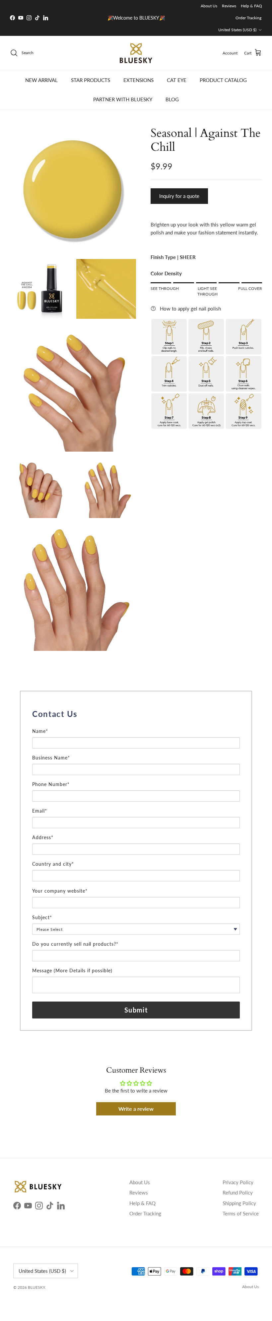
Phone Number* (51, 784)
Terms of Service (241, 1213)
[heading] (136, 714)
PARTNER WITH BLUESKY (122, 99)
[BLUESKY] (136, 53)
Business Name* (51, 757)
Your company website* (60, 891)
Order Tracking (248, 17)
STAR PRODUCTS (90, 80)
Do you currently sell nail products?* (75, 944)
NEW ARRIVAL (41, 80)
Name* (40, 731)
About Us (209, 5)
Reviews (229, 5)
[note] (136, 724)
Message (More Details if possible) (72, 970)
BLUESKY (36, 1287)
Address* (42, 837)
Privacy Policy (238, 1182)
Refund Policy (238, 1192)
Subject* (42, 917)
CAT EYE (176, 80)
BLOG (172, 99)
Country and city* (53, 864)
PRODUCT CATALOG (223, 80)
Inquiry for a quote (179, 196)
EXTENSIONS (138, 80)
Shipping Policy (239, 1203)
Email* (39, 811)
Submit (136, 1010)
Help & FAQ (251, 5)
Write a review (136, 1108)
